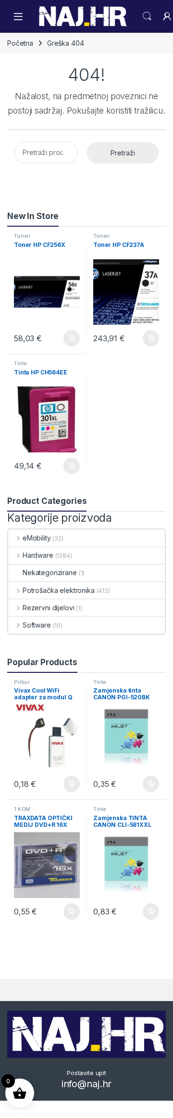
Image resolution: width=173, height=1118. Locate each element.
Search (147, 16)
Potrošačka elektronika (59, 590)
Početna (20, 43)
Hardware (38, 555)
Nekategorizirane (50, 572)
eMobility (37, 538)
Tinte (20, 363)
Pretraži (123, 153)
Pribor (22, 682)
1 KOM (22, 809)
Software (37, 625)
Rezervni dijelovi (48, 608)
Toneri (22, 235)
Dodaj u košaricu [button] (66, 338)
